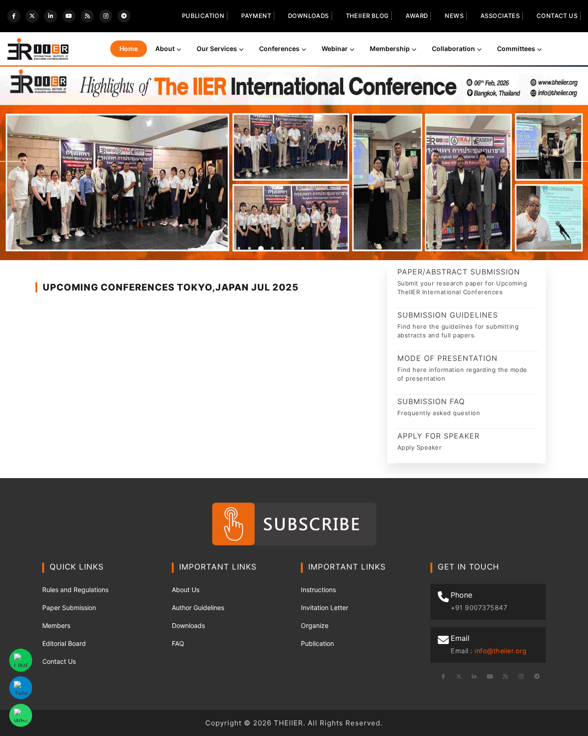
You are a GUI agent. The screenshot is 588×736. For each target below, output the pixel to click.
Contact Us (557, 15)
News (454, 15)
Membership (390, 48)
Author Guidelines (198, 607)
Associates (500, 15)
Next (577, 161)
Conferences (279, 48)
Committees (516, 48)
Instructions (318, 589)
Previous (10, 161)
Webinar (335, 48)
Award (417, 15)
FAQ (178, 643)
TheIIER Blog (367, 15)
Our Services (217, 48)
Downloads (308, 15)
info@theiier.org (500, 651)
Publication (203, 15)
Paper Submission (69, 607)
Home (128, 48)
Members (56, 625)
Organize (314, 625)
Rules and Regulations (75, 589)
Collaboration (453, 48)
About (165, 48)
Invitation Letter (324, 607)
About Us (185, 589)
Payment (256, 15)
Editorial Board (64, 643)
